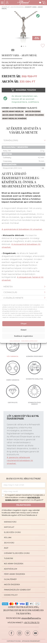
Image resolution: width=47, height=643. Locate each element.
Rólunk (7, 538)
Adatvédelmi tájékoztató (29, 340)
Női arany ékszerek (34, 115)
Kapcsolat (9, 527)
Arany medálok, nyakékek (14, 118)
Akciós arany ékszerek (13, 115)
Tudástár (8, 558)
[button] (21, 46)
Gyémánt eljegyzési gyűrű (17, 553)
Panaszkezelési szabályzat (17, 590)
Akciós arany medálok (13, 111)
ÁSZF (6, 548)
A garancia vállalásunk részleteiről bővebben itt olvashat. (20, 460)
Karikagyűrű (10, 522)
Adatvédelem (10, 569)
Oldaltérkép (10, 579)
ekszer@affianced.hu (31, 618)
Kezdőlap (6, 7)
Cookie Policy (11, 595)
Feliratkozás (23, 505)
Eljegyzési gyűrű (12, 532)
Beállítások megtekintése (23, 336)
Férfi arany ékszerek (14, 574)
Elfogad (23, 324)
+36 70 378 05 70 (31, 623)
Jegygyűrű (9, 543)
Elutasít (23, 330)
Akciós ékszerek (17, 7)
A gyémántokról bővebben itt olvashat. (22, 229)
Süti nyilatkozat (15, 340)
